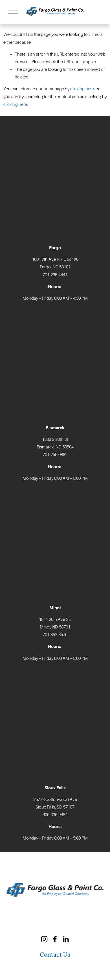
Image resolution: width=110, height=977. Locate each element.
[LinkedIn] (65, 939)
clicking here (82, 89)
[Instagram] (44, 939)
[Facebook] (55, 939)
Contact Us (55, 954)
